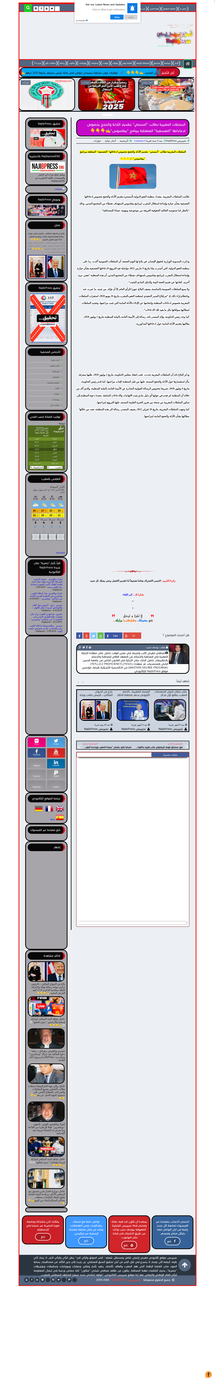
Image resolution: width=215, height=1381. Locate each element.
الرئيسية (124, 140)
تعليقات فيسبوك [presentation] (170, 755)
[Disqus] (132, 798)
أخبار (176, 63)
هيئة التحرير (154, 9)
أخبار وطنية (54, 366)
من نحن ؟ (141, 9)
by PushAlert (81, 20)
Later (130, 17)
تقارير (57, 388)
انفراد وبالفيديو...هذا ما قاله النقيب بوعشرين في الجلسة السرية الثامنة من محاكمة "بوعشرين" (46, 596)
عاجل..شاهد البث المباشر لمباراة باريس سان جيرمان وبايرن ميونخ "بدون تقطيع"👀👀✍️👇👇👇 (166, 107)
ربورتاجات (83, 63)
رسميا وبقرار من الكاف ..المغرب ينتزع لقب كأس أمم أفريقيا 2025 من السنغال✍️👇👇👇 (46, 107)
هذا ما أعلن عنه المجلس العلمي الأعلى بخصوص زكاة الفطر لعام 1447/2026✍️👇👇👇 (106, 107)
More (52, 820)
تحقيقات (94, 63)
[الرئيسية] (187, 64)
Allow (117, 17)
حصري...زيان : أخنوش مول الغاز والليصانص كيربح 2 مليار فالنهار (47, 606)
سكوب (72, 63)
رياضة (62, 63)
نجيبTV (37, 63)
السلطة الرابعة (143, 63)
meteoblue (60, 553)
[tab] (170, 755)
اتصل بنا (183, 9)
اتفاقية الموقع (169, 9)
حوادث (105, 63)
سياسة (167, 63)
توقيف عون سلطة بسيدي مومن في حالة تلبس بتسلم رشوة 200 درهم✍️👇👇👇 (119, 73)
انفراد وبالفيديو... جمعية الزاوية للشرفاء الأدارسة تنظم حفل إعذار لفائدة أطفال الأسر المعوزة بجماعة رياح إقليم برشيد (46, 583)
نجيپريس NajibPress (126, 1279)
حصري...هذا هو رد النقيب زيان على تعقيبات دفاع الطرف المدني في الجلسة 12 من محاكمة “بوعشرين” (46, 617)
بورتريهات (55, 371)
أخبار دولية (110, 140)
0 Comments (139, 141)
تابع (169, 1241)
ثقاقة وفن (127, 63)
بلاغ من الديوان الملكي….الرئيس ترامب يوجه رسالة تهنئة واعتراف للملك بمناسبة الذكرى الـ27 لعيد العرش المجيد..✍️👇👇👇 (46, 236)
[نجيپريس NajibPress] (172, 48)
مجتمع (156, 63)
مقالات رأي (50, 63)
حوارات (115, 63)
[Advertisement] (78, 36)
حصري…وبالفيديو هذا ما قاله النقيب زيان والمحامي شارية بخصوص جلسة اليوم (45, 628)
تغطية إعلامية (53, 383)
